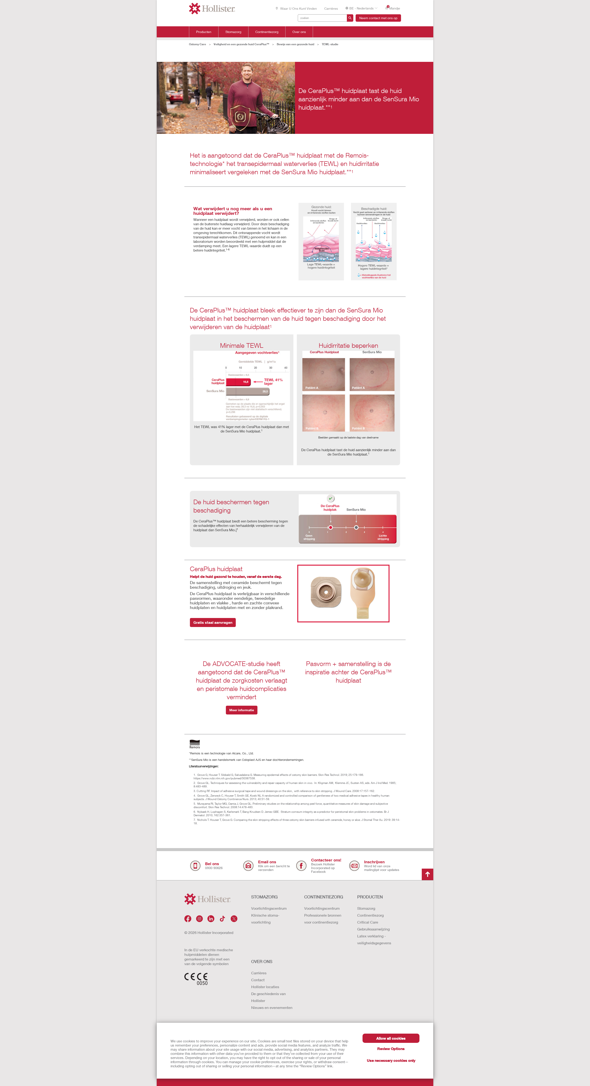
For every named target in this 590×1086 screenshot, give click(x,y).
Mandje (394, 8)
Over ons (299, 32)
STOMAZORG (264, 896)
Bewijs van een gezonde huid (295, 44)
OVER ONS (261, 961)
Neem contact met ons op (378, 18)
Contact (258, 980)
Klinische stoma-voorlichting (265, 918)
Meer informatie (241, 710)
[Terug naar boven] (427, 874)
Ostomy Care (197, 44)
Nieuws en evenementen (271, 1007)
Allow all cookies (391, 1038)
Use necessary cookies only (391, 1060)
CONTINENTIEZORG (323, 896)
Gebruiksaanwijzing (373, 929)
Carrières (331, 8)
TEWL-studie (330, 44)
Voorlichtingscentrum (269, 908)
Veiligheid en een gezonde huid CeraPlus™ (241, 44)
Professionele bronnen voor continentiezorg (322, 918)
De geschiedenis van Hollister (268, 997)
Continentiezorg (266, 32)
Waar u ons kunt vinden (298, 8)
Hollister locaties (265, 986)
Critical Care (367, 922)
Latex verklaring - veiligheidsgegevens (374, 939)
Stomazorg (233, 32)
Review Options (391, 1048)
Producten (203, 32)
